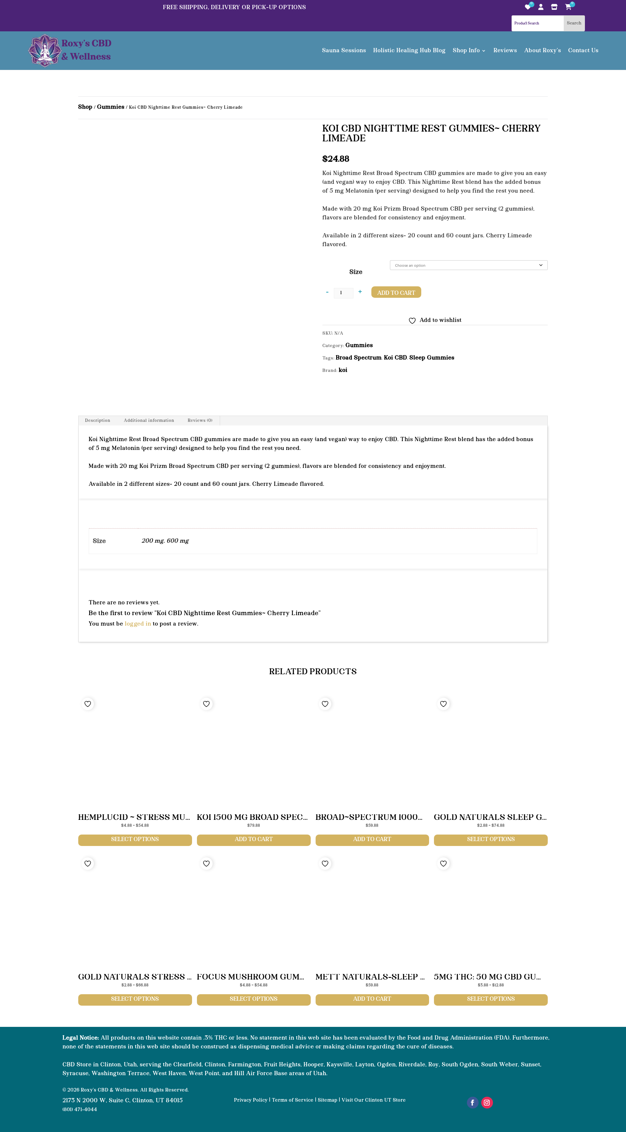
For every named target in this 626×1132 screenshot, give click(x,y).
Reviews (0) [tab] (200, 421)
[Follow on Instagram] (487, 1102)
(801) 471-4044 (80, 1110)
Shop (85, 107)
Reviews (505, 51)
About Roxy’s (542, 51)
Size (356, 272)
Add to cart (396, 293)
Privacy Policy (251, 1100)
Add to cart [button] (254, 839)
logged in (138, 624)
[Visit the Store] (554, 9)
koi (343, 370)
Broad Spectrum (359, 358)
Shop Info (466, 51)
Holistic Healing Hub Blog (409, 51)
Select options (135, 839)
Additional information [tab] (149, 421)
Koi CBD (395, 358)
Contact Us (583, 51)
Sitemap (327, 1100)
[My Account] (541, 9)
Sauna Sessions (344, 51)
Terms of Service (293, 1100)
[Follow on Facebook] (473, 1102)
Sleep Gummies (432, 358)
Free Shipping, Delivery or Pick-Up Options (234, 7)
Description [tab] (98, 421)
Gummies (111, 107)
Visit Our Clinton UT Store (374, 1100)
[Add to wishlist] (88, 704)
